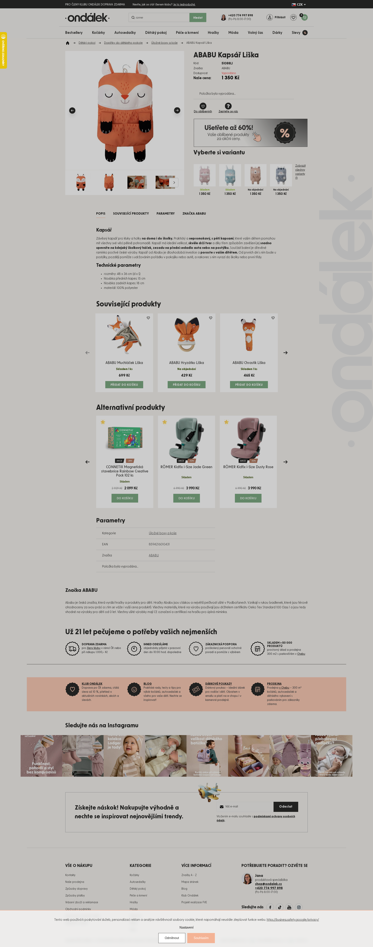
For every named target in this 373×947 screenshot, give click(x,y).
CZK (300, 4)
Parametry (166, 213)
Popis (100, 213)
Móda (134, 909)
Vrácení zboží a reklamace (81, 902)
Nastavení (186, 927)
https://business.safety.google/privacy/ (293, 919)
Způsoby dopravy (76, 889)
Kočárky (134, 875)
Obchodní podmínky (78, 909)
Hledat (198, 18)
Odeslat (286, 806)
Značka (194, 213)
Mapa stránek (189, 882)
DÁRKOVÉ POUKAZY (218, 684)
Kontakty (70, 875)
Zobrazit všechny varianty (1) (300, 171)
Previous (87, 353)
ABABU (154, 555)
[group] (125, 462)
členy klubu (93, 648)
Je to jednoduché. (184, 4)
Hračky (134, 902)
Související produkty (131, 213)
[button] (124, 494)
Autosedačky (138, 882)
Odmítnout (172, 938)
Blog (184, 889)
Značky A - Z (189, 875)
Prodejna (274, 684)
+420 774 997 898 (269, 888)
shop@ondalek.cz (268, 884)
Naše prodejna (74, 882)
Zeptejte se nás (228, 111)
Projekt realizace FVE (194, 902)
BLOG (148, 684)
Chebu (301, 654)
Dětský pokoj (138, 889)
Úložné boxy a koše (163, 533)
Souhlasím (201, 938)
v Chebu (284, 687)
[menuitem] (75, 32)
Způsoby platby (75, 895)
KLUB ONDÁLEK (92, 684)
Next (285, 353)
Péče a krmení (138, 895)
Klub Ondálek (189, 895)
